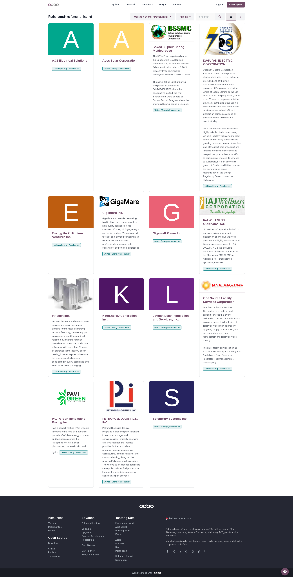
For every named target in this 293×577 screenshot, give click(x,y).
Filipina (184, 16)
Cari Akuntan (89, 545)
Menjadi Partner (90, 554)
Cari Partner (88, 550)
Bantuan (176, 4)
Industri (131, 4)
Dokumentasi (55, 527)
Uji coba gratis (235, 5)
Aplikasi (116, 4)
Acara (118, 539)
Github (51, 548)
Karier (118, 534)
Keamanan (121, 560)
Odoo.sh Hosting (91, 523)
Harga (162, 4)
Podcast (119, 543)
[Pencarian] (220, 16)
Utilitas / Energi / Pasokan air (151, 16)
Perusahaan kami (124, 523)
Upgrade (86, 532)
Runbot (52, 552)
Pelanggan (121, 550)
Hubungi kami (122, 530)
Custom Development (93, 536)
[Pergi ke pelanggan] (71, 39)
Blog (117, 547)
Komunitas (147, 4)
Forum (51, 530)
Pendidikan (88, 539)
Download (53, 543)
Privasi (129, 556)
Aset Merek (121, 527)
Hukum (119, 556)
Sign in (220, 4)
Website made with (142, 572)
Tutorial (52, 523)
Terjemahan (54, 556)
